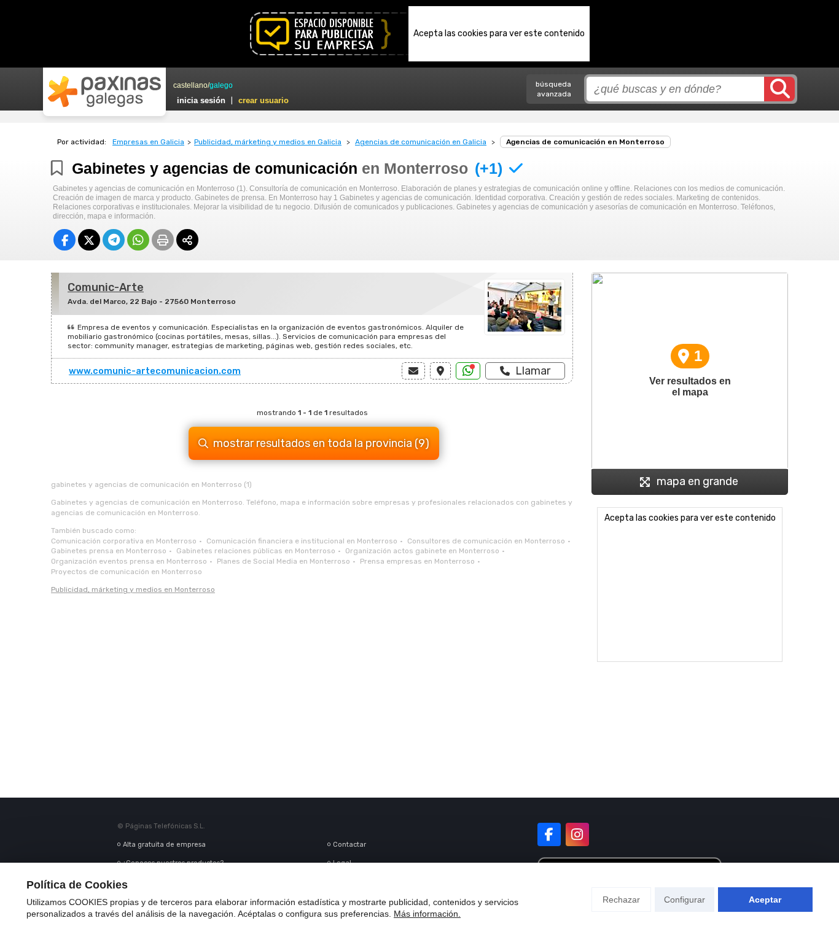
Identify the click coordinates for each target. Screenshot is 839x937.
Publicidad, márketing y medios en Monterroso (133, 589)
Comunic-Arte (106, 287)
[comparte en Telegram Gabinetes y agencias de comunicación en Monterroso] (114, 240)
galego (221, 85)
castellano (190, 85)
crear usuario (263, 100)
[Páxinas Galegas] (104, 91)
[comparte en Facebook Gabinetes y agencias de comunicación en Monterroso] (64, 240)
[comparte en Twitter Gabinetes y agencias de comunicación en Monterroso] (89, 240)
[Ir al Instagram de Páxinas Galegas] (577, 834)
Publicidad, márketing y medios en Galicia (267, 142)
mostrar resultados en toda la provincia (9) (321, 443)
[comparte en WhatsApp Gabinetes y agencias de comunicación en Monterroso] (138, 240)
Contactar (349, 845)
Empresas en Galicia (148, 142)
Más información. (427, 914)
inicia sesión (201, 100)
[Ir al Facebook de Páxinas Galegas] (549, 834)
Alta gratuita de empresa (164, 845)
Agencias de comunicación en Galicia (420, 142)
